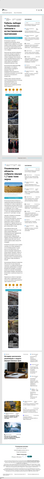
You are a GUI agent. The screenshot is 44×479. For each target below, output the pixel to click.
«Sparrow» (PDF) (35, 471)
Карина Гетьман (19, 165)
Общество (28, 65)
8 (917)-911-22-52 (21, 448)
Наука (27, 22)
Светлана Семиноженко (18, 19)
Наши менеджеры (21, 452)
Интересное (34, 364)
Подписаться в (13, 37)
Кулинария (28, 43)
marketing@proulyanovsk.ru (21, 450)
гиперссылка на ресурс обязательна (33, 460)
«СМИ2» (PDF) (30, 471)
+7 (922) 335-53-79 (35, 466)
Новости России (29, 50)
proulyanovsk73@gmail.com (20, 466)
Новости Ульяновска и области (8, 19)
